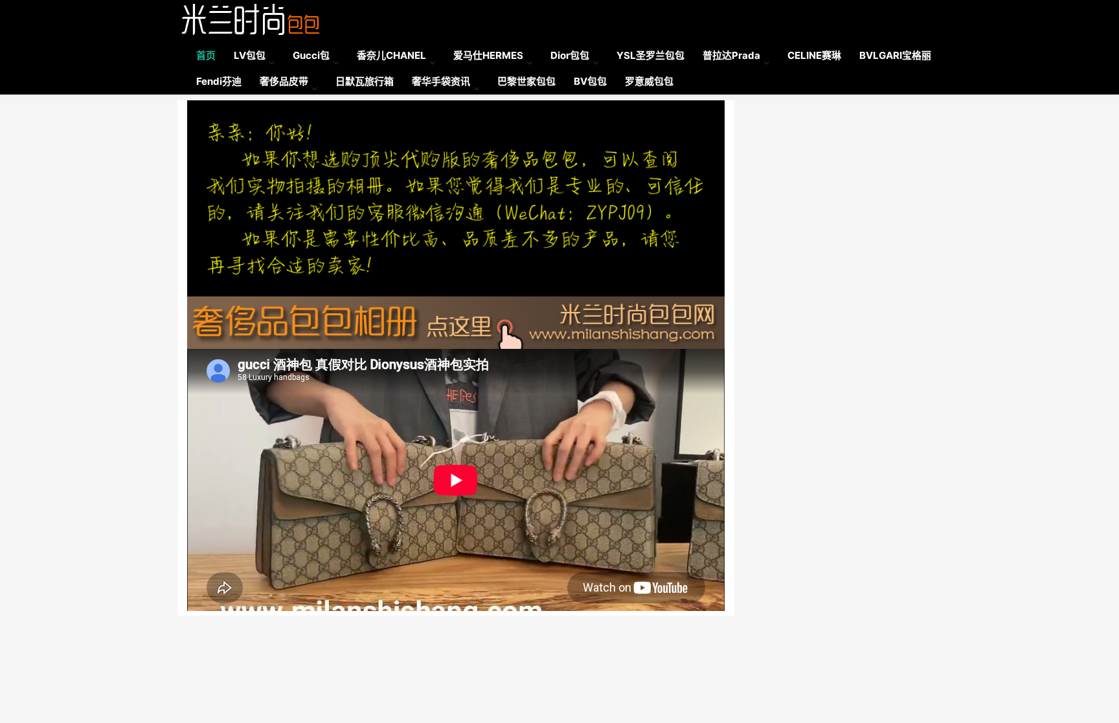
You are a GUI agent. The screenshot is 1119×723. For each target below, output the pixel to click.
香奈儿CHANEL (391, 55)
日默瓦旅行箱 (364, 81)
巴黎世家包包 (526, 81)
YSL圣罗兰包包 (650, 55)
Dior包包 (569, 55)
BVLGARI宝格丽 (895, 55)
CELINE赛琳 (814, 55)
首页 (206, 55)
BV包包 (590, 81)
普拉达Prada (731, 55)
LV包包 (250, 55)
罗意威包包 (649, 81)
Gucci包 (311, 55)
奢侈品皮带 (284, 81)
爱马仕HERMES (488, 55)
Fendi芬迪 (219, 81)
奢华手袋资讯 (441, 81)
